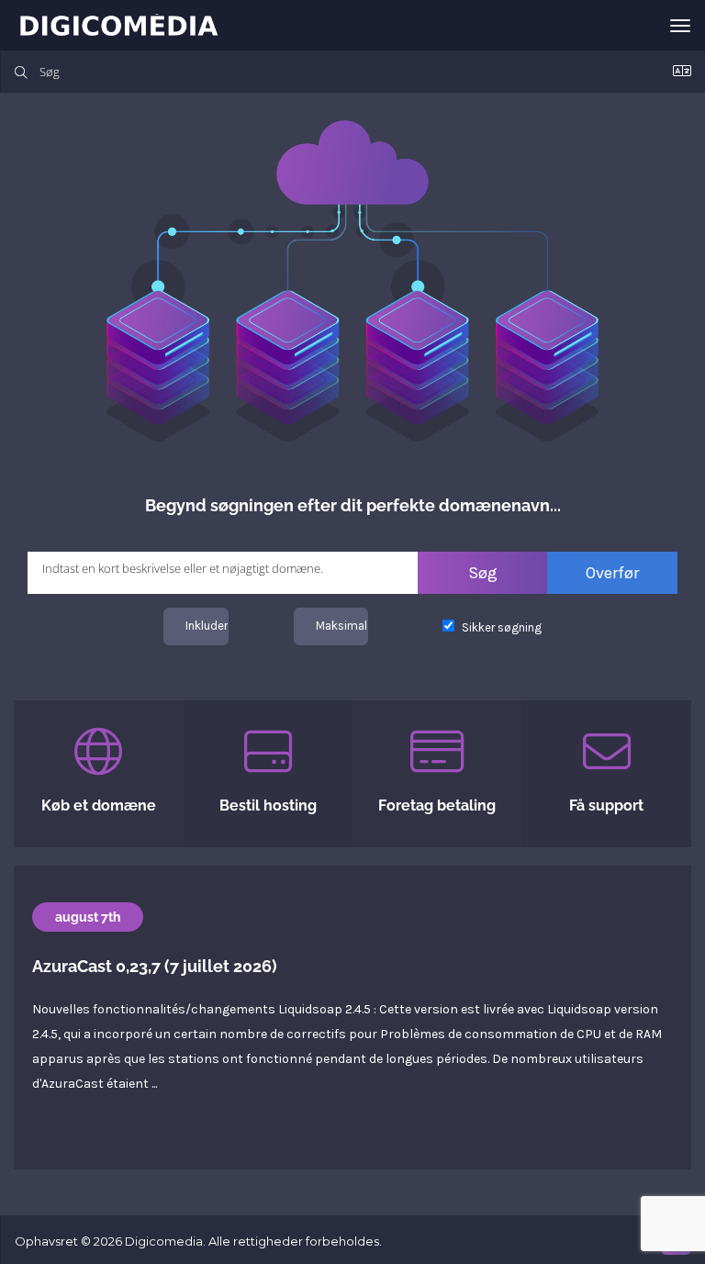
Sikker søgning (500, 627)
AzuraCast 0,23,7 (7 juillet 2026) (154, 966)
